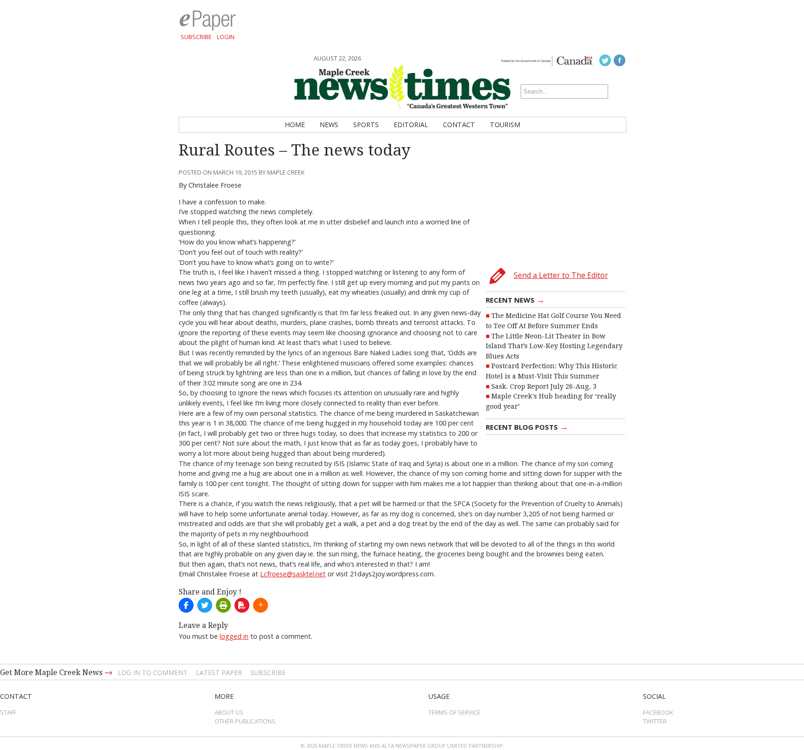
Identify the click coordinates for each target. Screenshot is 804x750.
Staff (8, 712)
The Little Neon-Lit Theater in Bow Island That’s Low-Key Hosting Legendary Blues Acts (554, 346)
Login (225, 37)
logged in (234, 636)
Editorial (411, 124)
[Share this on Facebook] (186, 605)
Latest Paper (219, 672)
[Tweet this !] (204, 605)
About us (228, 712)
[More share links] (260, 605)
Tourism (505, 124)
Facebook (658, 712)
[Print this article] (223, 605)
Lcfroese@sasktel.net (293, 573)
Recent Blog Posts (527, 426)
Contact (459, 124)
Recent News (515, 299)
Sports (366, 124)
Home (295, 124)
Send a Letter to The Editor (561, 275)
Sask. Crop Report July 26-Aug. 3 (543, 386)
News (329, 124)
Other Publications (244, 721)
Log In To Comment (153, 672)
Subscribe (196, 37)
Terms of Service (455, 712)
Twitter (655, 721)
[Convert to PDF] (241, 605)
